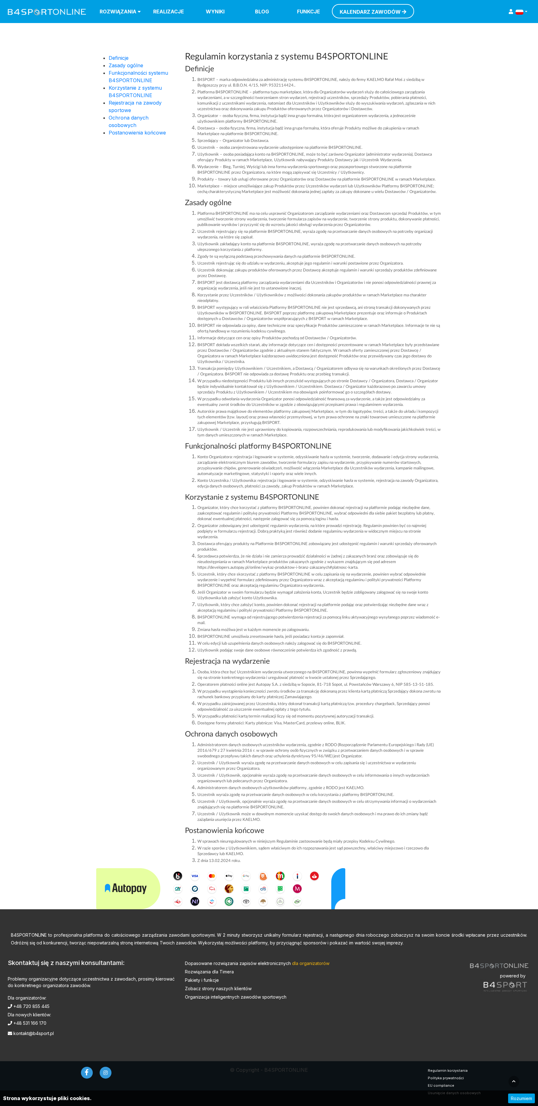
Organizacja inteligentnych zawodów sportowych (235, 997)
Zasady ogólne (126, 65)
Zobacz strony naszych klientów (218, 988)
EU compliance (441, 1085)
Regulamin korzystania (448, 1070)
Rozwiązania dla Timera (209, 971)
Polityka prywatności (446, 1078)
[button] (521, 11)
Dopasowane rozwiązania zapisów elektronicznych (257, 963)
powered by (513, 975)
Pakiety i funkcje (202, 980)
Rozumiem (521, 1098)
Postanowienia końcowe (137, 132)
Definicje (119, 58)
